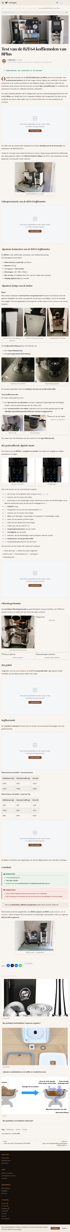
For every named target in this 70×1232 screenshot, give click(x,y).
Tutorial (24, 1129)
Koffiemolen (10, 1129)
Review (18, 1129)
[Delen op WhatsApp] (20, 966)
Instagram (4, 1208)
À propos (4, 1213)
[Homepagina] (2, 8)
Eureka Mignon (21, 671)
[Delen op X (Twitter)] (12, 966)
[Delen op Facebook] (8, 966)
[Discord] (18, 60)
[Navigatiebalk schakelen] (2, 2)
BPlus (22, 149)
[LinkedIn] (20, 60)
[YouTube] (21, 60)
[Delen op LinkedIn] (16, 966)
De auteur (4, 1193)
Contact (3, 1216)
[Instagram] (16, 60)
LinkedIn (3, 1211)
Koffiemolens (5, 1158)
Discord (3, 1203)
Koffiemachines (5, 1160)
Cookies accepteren (35, 130)
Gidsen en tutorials (7, 1173)
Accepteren (55, 1228)
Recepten (4, 1178)
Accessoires (5, 1163)
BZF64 (48, 156)
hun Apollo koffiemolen (37, 99)
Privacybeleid (5, 1218)
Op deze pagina (7, 12)
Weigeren (64, 1228)
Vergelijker (4, 1191)
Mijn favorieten (5, 1188)
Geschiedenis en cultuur (8, 1175)
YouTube (3, 1206)
